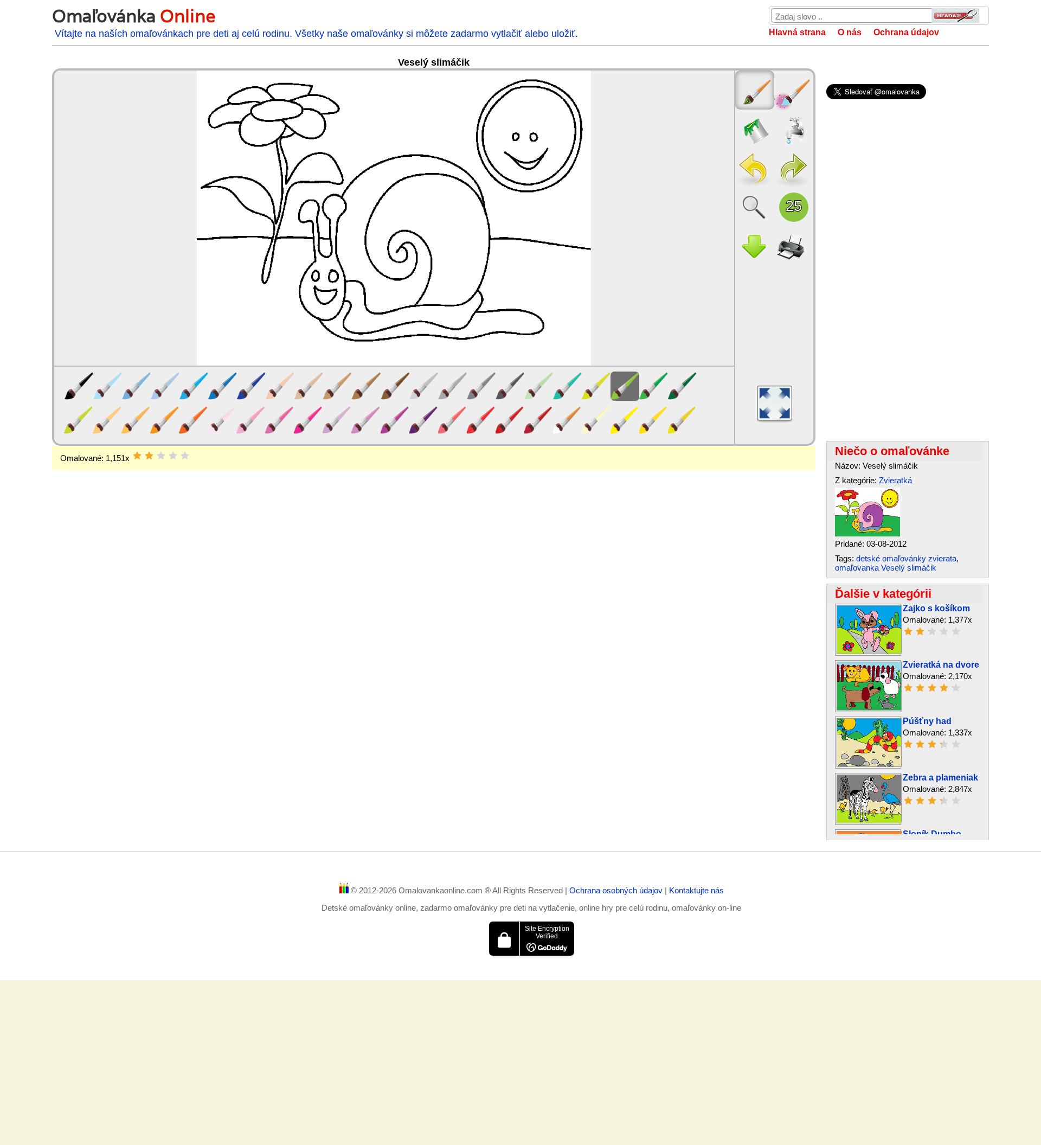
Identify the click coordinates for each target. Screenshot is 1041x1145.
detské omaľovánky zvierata (906, 558)
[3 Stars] (161, 455)
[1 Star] (137, 455)
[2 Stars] (149, 455)
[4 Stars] (173, 455)
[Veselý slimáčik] (867, 533)
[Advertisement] (433, 557)
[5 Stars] (184, 455)
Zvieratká (895, 480)
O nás (850, 32)
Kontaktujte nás (696, 890)
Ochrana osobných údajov (617, 890)
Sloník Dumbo (932, 834)
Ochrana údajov (906, 32)
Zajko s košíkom (936, 608)
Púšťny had (927, 721)
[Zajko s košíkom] (869, 651)
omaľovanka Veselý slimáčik (885, 567)
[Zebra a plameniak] (869, 820)
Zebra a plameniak (940, 777)
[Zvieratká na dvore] (869, 707)
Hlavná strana (797, 32)
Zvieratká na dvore (941, 664)
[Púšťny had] (869, 764)
